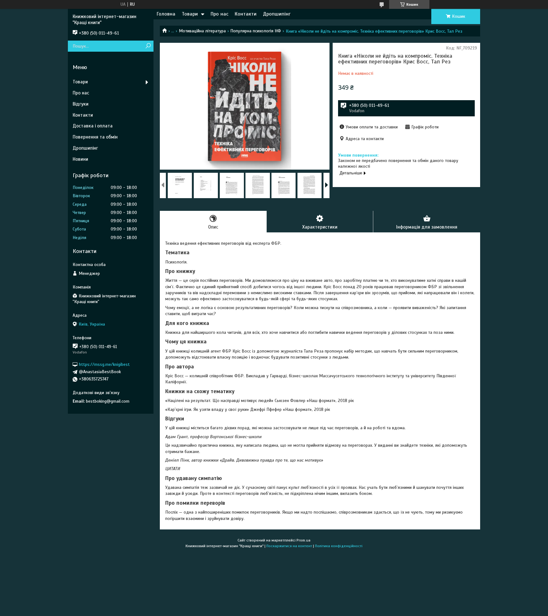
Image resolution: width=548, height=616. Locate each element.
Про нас (219, 14)
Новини (80, 159)
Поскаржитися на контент (289, 546)
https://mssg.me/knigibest (104, 364)
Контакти (246, 14)
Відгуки (80, 104)
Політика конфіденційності (338, 546)
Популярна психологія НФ (255, 31)
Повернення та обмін (95, 137)
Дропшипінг (276, 14)
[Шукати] (147, 46)
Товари (190, 14)
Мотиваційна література (202, 31)
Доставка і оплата (93, 126)
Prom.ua (303, 540)
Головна (166, 14)
